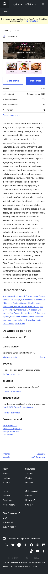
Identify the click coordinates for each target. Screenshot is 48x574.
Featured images (20, 303)
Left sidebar (32, 310)
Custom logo (15, 299)
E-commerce (39, 299)
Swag (29, 504)
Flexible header (35, 303)
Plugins (28, 478)
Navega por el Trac (11, 431)
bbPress (8, 522)
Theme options (27, 317)
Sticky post (15, 317)
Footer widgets (20, 306)
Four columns (33, 306)
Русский (17, 407)
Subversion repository (12, 428)
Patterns (29, 482)
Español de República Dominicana (24, 538)
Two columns (8, 323)
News (5, 473)
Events (28, 495)
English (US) (8, 407)
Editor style (7, 303)
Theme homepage (10, 115)
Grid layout (21, 310)
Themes (6, 12)
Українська (28, 407)
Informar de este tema (12, 391)
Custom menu (27, 299)
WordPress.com (11, 513)
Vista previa (13, 80)
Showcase (30, 469)
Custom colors (32, 296)
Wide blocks (20, 323)
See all (42, 357)
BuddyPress (10, 527)
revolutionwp (12, 36)
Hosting (6, 478)
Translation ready (33, 320)
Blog (4, 296)
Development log (10, 425)
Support (6, 495)
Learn (5, 491)
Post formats (15, 313)
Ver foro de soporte (11, 374)
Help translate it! (31, 21)
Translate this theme (11, 413)
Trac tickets (8, 435)
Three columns (18, 320)
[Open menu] (44, 4)
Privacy (6, 482)
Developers (8, 500)
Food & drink (8, 306)
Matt (6, 518)
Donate (30, 500)
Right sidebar (27, 313)
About (5, 469)
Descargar (35, 80)
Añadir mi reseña (10, 357)
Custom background (16, 296)
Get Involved (31, 491)
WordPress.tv (10, 504)
